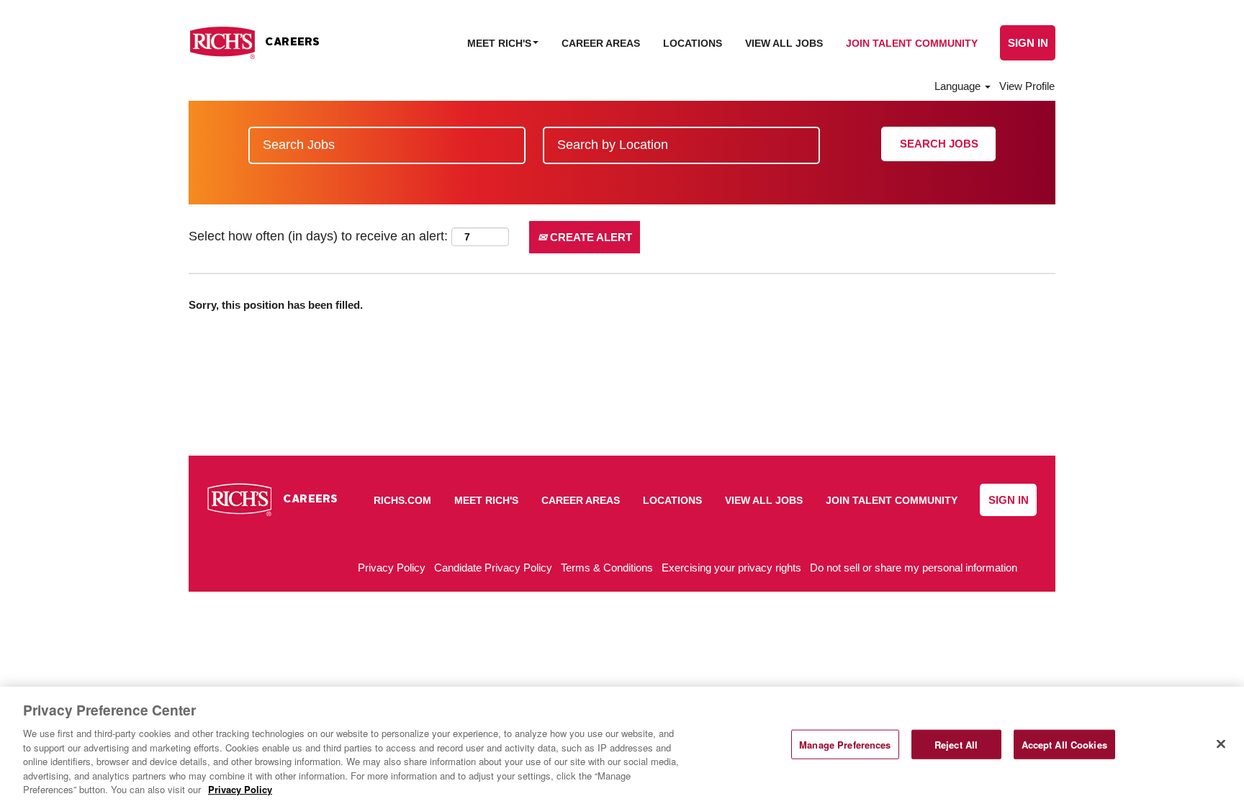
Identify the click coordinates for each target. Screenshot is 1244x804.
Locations (692, 43)
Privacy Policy (391, 567)
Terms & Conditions (607, 567)
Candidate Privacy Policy (493, 567)
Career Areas (601, 43)
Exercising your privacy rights (731, 567)
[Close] (1221, 743)
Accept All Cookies (1064, 744)
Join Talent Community (912, 43)
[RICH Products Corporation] (254, 42)
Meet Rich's (486, 500)
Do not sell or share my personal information (913, 567)
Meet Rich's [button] (500, 43)
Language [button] (958, 86)
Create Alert (589, 237)
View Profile (1027, 86)
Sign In (1028, 43)
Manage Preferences (845, 744)
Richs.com (402, 500)
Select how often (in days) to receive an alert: (318, 236)
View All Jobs (784, 43)
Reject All (956, 744)
